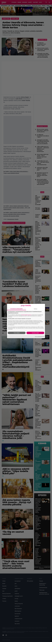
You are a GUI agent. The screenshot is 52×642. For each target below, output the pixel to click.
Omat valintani (17, 332)
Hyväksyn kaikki (35, 332)
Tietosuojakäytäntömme (39, 336)
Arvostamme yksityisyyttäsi (16, 308)
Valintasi (35, 308)
